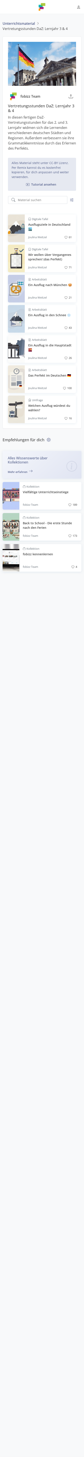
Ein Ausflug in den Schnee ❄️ (49, 315)
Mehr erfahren (18, 472)
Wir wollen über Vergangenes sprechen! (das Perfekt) (49, 257)
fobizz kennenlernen (38, 554)
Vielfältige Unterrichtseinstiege (45, 492)
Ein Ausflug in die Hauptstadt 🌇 (50, 347)
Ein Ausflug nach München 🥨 (50, 285)
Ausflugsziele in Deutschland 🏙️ (49, 226)
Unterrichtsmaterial (19, 23)
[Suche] (13, 200)
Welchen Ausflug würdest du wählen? (49, 408)
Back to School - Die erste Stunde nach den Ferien (47, 525)
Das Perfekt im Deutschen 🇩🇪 (49, 375)
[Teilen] (71, 96)
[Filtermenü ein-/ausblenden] (71, 200)
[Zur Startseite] (42, 7)
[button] (79, 7)
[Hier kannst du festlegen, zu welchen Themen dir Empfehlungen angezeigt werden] (48, 439)
